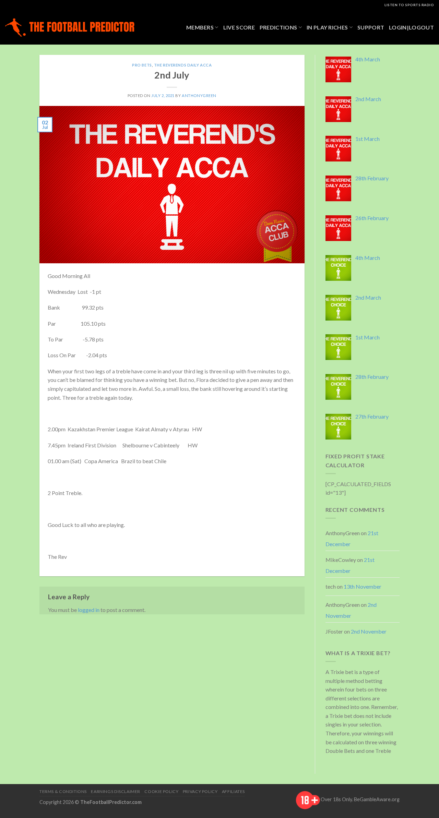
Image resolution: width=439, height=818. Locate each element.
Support (370, 27)
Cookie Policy (161, 791)
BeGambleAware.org (377, 799)
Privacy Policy (200, 791)
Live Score (239, 27)
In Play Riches (327, 27)
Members (200, 27)
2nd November (351, 610)
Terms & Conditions (63, 791)
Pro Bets (142, 65)
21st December (350, 565)
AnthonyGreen (199, 95)
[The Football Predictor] (70, 27)
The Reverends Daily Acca (183, 65)
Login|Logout (411, 27)
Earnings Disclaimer (115, 791)
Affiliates (233, 791)
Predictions (278, 27)
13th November (362, 586)
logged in (88, 609)
